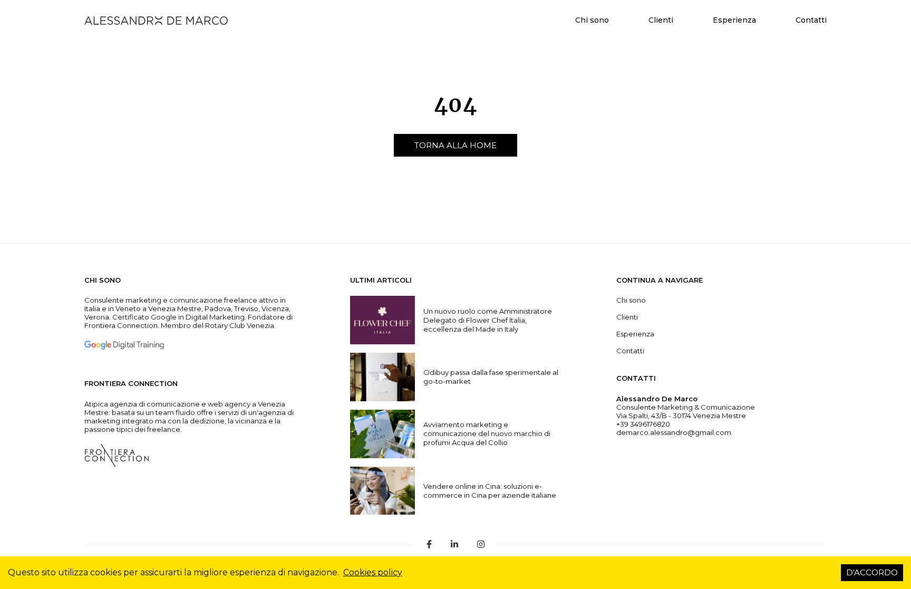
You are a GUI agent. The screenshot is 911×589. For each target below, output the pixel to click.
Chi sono (592, 20)
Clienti (660, 20)
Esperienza (734, 20)
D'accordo (872, 572)
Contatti (811, 20)
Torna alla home (455, 145)
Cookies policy (372, 572)
